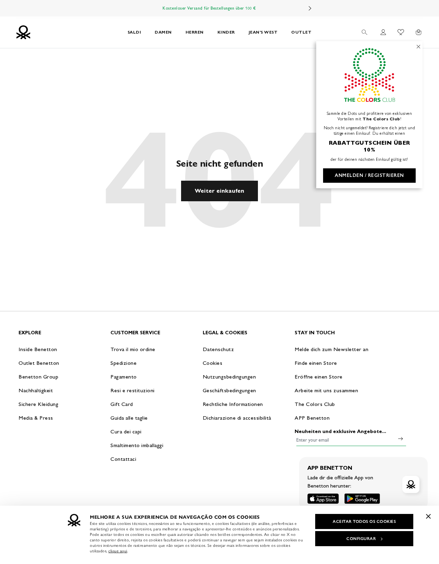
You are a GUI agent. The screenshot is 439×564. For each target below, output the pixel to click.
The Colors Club (315, 404)
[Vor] (310, 8)
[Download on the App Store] (323, 498)
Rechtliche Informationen (233, 404)
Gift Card (121, 404)
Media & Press (36, 418)
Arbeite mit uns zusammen (326, 390)
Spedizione (123, 363)
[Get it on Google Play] (362, 498)
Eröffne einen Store (319, 376)
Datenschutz (218, 349)
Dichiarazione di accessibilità (237, 418)
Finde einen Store (316, 363)
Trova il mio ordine (132, 349)
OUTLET (301, 32)
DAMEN (163, 32)
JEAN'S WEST (263, 32)
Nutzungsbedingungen (229, 376)
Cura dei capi (126, 431)
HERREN (195, 32)
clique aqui (117, 551)
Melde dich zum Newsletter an (331, 349)
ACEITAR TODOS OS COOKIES (364, 521)
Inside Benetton (38, 349)
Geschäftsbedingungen (229, 390)
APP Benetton (312, 418)
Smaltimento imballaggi (136, 445)
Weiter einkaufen (219, 191)
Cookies (213, 363)
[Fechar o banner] (428, 516)
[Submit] (400, 438)
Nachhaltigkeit (36, 390)
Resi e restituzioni (132, 390)
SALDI (134, 32)
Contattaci (123, 459)
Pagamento (123, 376)
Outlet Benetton (39, 363)
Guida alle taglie (129, 418)
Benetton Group (38, 376)
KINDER (226, 32)
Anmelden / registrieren (369, 175)
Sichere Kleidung (38, 404)
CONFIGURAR (361, 538)
